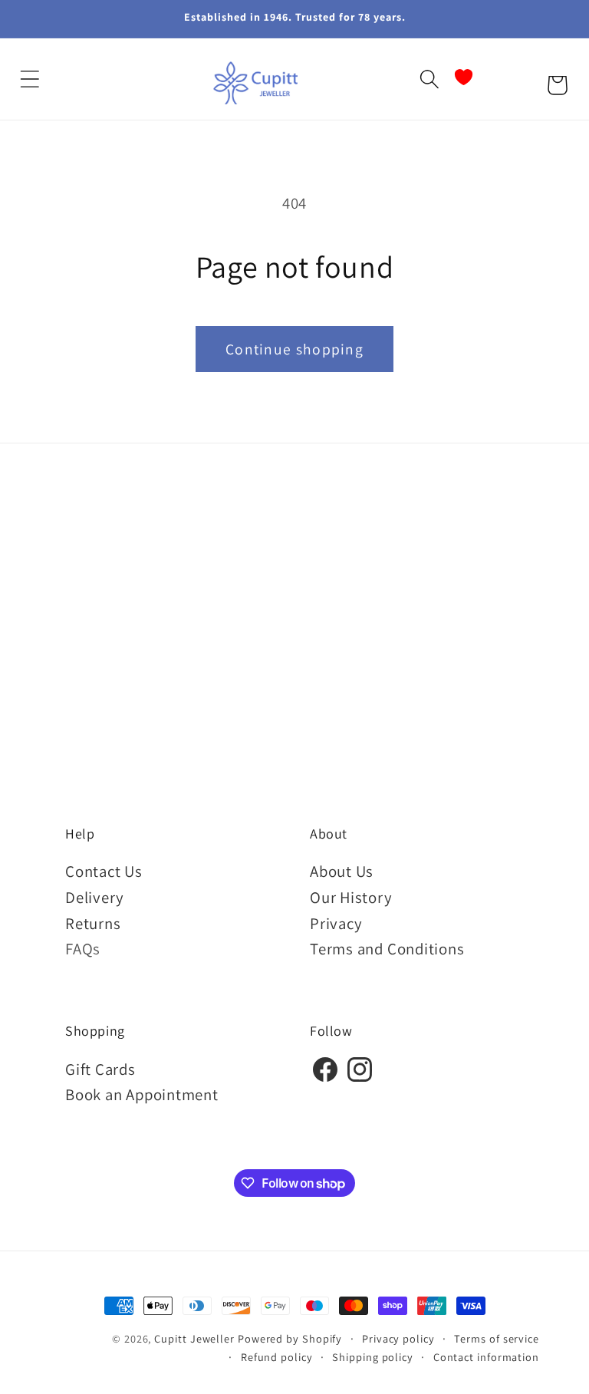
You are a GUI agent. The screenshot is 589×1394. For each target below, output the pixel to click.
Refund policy (277, 1357)
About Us (341, 871)
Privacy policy (398, 1338)
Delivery (94, 897)
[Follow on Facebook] (325, 1079)
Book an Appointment (142, 1094)
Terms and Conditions (387, 948)
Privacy (336, 923)
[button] (29, 79)
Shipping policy (372, 1357)
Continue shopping (294, 349)
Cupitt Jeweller (194, 1338)
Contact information (486, 1357)
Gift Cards (100, 1069)
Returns (92, 923)
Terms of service (496, 1338)
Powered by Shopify (290, 1338)
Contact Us (104, 871)
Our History (351, 897)
